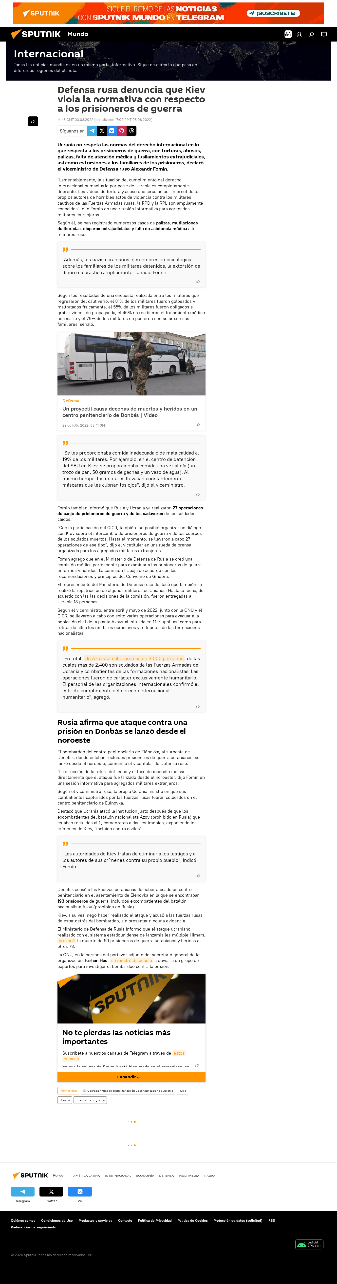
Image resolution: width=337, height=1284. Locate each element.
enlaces (71, 1059)
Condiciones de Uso (57, 1220)
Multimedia (189, 1175)
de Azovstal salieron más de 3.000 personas (134, 658)
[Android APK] (309, 1245)
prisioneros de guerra (90, 1100)
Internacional (68, 1090)
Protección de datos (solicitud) (238, 1220)
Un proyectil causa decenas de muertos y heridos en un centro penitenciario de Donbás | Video (129, 411)
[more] (198, 282)
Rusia (182, 1090)
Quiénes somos (23, 1220)
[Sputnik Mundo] (37, 40)
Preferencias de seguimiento (33, 1227)
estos (179, 1053)
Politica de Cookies (193, 1220)
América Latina (86, 1175)
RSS (271, 1220)
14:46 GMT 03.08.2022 (75, 119)
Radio (209, 1175)
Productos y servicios (95, 1220)
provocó (67, 940)
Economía (145, 1175)
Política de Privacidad (155, 1220)
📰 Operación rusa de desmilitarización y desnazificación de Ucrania (128, 1090)
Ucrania (65, 1100)
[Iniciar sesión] (299, 34)
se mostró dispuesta (131, 960)
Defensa (70, 401)
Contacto (125, 1220)
